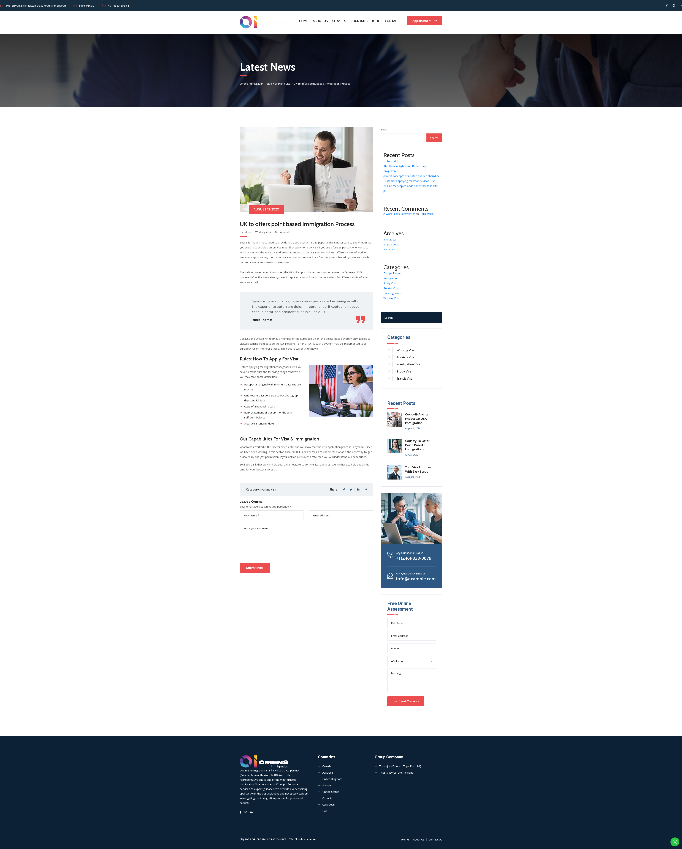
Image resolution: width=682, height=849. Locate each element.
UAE (325, 811)
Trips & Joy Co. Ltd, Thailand (396, 772)
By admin (245, 232)
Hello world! (390, 161)
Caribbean (328, 804)
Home (303, 21)
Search (385, 129)
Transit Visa (404, 378)
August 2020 (391, 244)
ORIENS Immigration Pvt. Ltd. (272, 839)
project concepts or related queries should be (411, 176)
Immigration (390, 278)
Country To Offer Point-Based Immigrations (417, 445)
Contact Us (435, 839)
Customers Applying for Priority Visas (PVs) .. (410, 181)
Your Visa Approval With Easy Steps (418, 469)
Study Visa (389, 283)
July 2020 (389, 249)
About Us (320, 21)
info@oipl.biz (86, 5)
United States (330, 791)
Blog (376, 21)
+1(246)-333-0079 (413, 558)
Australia (327, 772)
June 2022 (389, 239)
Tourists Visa (405, 357)
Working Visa (263, 232)
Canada (326, 766)
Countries (359, 21)
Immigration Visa (408, 364)
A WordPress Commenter (399, 213)
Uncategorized (392, 293)
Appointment (422, 21)
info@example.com (416, 579)
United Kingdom (332, 779)
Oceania (327, 798)
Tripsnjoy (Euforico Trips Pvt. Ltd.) (400, 766)
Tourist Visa (390, 288)
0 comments (282, 232)
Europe (326, 785)
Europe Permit (392, 273)
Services (339, 21)
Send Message (409, 701)
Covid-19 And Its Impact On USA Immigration (416, 418)
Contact (392, 21)
